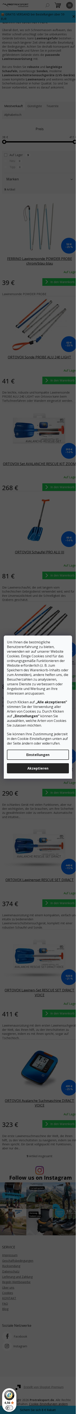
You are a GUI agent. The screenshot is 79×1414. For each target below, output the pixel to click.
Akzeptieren (37, 768)
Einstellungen (38, 754)
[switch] (9, 1408)
